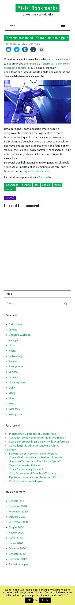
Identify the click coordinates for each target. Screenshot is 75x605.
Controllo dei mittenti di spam (26, 481)
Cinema (13, 329)
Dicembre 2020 (18, 506)
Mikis (37, 43)
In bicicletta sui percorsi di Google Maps (32, 433)
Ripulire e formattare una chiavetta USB (32, 477)
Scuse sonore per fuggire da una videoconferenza (39, 441)
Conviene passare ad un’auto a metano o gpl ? (36, 38)
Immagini (13, 340)
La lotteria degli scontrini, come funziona (33, 453)
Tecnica (13, 377)
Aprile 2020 (15, 538)
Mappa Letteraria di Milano (24, 465)
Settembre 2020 (18, 522)
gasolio (46, 184)
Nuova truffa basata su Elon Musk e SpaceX (35, 461)
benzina (26, 184)
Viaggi (12, 393)
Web (11, 403)
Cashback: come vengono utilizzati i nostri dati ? (37, 437)
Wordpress (15, 414)
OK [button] (29, 600)
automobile (11, 184)
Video (12, 398)
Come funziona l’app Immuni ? (26, 469)
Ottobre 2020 (17, 516)
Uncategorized (17, 382)
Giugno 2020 (16, 527)
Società (9, 197)
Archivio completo (20, 564)
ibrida (57, 184)
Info (35, 600)
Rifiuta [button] (45, 600)
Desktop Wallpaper (20, 334)
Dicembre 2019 (18, 559)
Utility (12, 387)
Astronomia (15, 324)
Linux (12, 345)
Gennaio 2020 (17, 553)
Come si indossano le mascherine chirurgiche (35, 457)
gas (36, 184)
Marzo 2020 (16, 543)
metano (9, 189)
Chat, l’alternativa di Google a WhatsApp (33, 473)
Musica (13, 350)
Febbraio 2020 (17, 548)
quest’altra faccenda (37, 171)
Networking (15, 356)
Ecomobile (44, 177)
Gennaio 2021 (17, 501)
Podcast (13, 361)
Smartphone (16, 366)
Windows (14, 409)
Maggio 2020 (16, 532)
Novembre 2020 (18, 511)
